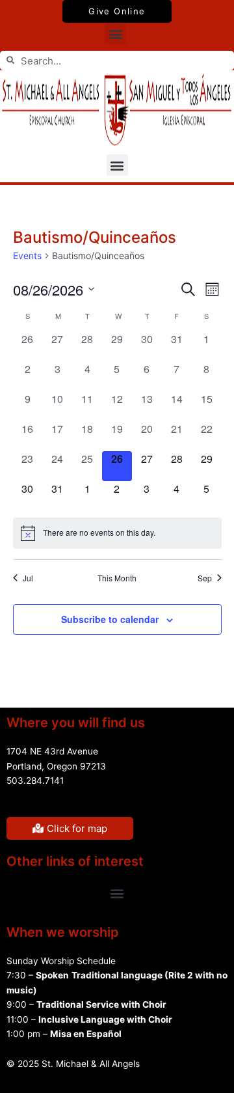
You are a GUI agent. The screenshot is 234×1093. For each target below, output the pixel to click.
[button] (115, 33)
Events (27, 255)
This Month (117, 578)
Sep (205, 578)
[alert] (117, 533)
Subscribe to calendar (110, 619)
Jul (28, 578)
